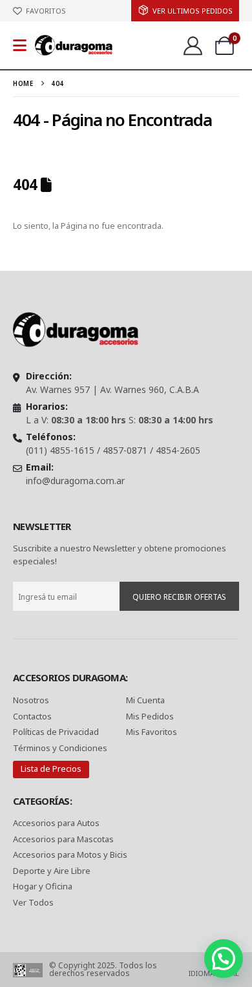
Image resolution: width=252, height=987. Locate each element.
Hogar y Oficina (42, 886)
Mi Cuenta (145, 700)
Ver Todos (33, 902)
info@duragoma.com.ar (75, 480)
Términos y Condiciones (60, 748)
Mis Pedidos (150, 716)
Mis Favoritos (151, 732)
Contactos (32, 716)
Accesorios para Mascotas (63, 839)
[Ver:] (192, 45)
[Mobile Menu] (24, 45)
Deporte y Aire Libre (51, 870)
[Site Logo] (73, 45)
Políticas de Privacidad (57, 732)
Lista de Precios (51, 768)
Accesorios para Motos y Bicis (70, 854)
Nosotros (31, 700)
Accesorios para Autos (56, 823)
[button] (223, 958)
